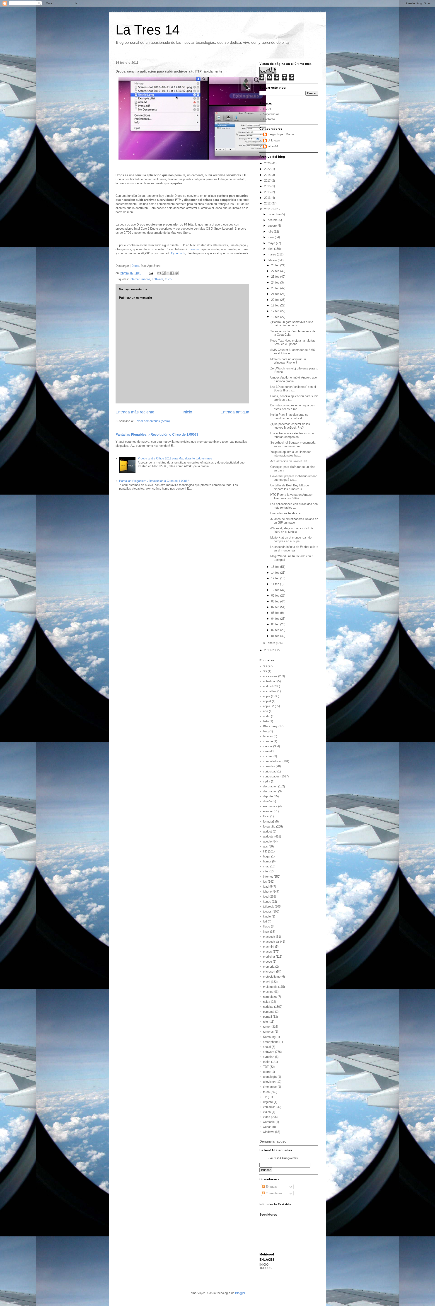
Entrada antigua (234, 412)
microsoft (269, 971)
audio (266, 716)
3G (265, 671)
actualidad (269, 681)
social (267, 1047)
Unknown (274, 140)
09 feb (275, 595)
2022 (267, 169)
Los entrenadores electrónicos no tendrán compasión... (292, 435)
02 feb (275, 630)
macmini (268, 946)
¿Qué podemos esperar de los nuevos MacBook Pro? (290, 425)
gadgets (268, 836)
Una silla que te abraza (285, 513)
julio (271, 231)
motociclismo (271, 976)
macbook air (271, 941)
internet (135, 279)
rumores (268, 1031)
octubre (273, 220)
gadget (267, 831)
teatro (267, 1071)
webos (267, 1127)
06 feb (275, 612)
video (266, 1117)
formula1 (268, 821)
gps (265, 846)
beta (266, 721)
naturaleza (270, 996)
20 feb (275, 299)
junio (271, 237)
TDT (266, 1066)
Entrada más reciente (135, 412)
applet (267, 701)
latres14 (273, 146)
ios (265, 881)
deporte (268, 796)
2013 (267, 197)
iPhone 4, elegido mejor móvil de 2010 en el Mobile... (291, 530)
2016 (267, 186)
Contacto (269, 119)
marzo (272, 254)
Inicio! (267, 109)
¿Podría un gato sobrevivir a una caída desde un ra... (291, 323)
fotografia (269, 826)
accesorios (270, 676)
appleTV (268, 706)
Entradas (271, 1186)
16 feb (275, 317)
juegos (267, 911)
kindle (267, 916)
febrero (273, 260)
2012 (267, 203)
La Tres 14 (148, 29)
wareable (269, 1122)
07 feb (275, 607)
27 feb (275, 271)
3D (265, 666)
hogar (266, 856)
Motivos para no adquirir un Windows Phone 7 (288, 360)
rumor (267, 1026)
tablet (266, 1061)
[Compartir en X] (167, 273)
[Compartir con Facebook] (172, 273)
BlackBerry (270, 726)
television (269, 1081)
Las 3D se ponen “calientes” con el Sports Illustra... (293, 388)
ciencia (267, 746)
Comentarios (273, 1193)
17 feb (275, 311)
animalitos (269, 691)
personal (268, 1011)
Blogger (240, 1293)
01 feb (275, 636)
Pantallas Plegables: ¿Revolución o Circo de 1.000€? (157, 434)
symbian (268, 1056)
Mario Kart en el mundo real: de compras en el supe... (291, 539)
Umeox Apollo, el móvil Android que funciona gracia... (293, 379)
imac (266, 866)
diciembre (274, 214)
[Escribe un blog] (163, 273)
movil (266, 981)
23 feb (275, 288)
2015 (267, 192)
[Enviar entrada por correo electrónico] (150, 273)
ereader (268, 811)
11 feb (275, 584)
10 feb (275, 590)
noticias (268, 1006)
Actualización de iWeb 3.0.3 (288, 461)
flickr (266, 816)
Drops (135, 265)
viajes (267, 1112)
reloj (265, 1021)
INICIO (263, 1264)
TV (265, 1097)
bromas (268, 736)
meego (267, 961)
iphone (267, 891)
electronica (270, 806)
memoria (268, 966)
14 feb (275, 572)
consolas (269, 766)
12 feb (275, 578)
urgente (268, 1102)
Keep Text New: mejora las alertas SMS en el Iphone (292, 342)
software (157, 279)
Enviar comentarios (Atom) (152, 421)
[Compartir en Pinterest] (176, 273)
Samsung (269, 1037)
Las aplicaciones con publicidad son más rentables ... (294, 505)
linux (266, 931)
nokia (266, 1001)
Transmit (194, 249)
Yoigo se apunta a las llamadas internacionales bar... (290, 453)
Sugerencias (271, 114)
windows (268, 1132)
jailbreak (268, 906)
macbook (269, 936)
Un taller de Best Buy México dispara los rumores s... (289, 487)
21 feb (275, 294)
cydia (266, 781)
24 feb (275, 282)
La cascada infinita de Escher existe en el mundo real (294, 548)
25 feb (275, 276)
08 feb (275, 601)
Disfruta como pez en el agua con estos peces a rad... (292, 407)
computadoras (272, 761)
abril (271, 248)
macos (145, 279)
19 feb (275, 305)
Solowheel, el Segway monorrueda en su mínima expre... (292, 444)
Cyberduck (178, 253)
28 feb (275, 265)
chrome (268, 741)
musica (268, 991)
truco (168, 279)
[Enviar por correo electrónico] (159, 273)
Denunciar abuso (272, 1141)
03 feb (275, 624)
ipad (265, 886)
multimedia (270, 986)
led (265, 921)
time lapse (270, 1086)
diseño (267, 801)
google (267, 841)
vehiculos (269, 1107)
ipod (265, 896)
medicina (269, 956)
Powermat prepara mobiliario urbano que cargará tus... (293, 477)
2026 (267, 163)
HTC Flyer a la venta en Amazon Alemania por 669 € (291, 496)
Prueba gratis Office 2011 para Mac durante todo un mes (175, 458)
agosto (273, 225)
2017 (267, 180)
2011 (267, 209)
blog (265, 731)
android (268, 686)
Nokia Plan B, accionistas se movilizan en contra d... (289, 416)
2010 (267, 650)
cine (265, 751)
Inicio (187, 412)
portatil (267, 1016)
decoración (270, 791)
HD (265, 851)
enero (272, 643)
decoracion (270, 786)
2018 (267, 175)
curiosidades (271, 776)
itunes (267, 901)
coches (268, 756)
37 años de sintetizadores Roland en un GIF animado (294, 520)
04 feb (275, 618)
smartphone (270, 1042)
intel (265, 871)
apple (266, 696)
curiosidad (269, 771)
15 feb (275, 566)
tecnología (270, 1076)
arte (265, 711)
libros (266, 926)
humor (267, 861)
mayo (272, 243)
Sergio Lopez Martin (281, 134)
